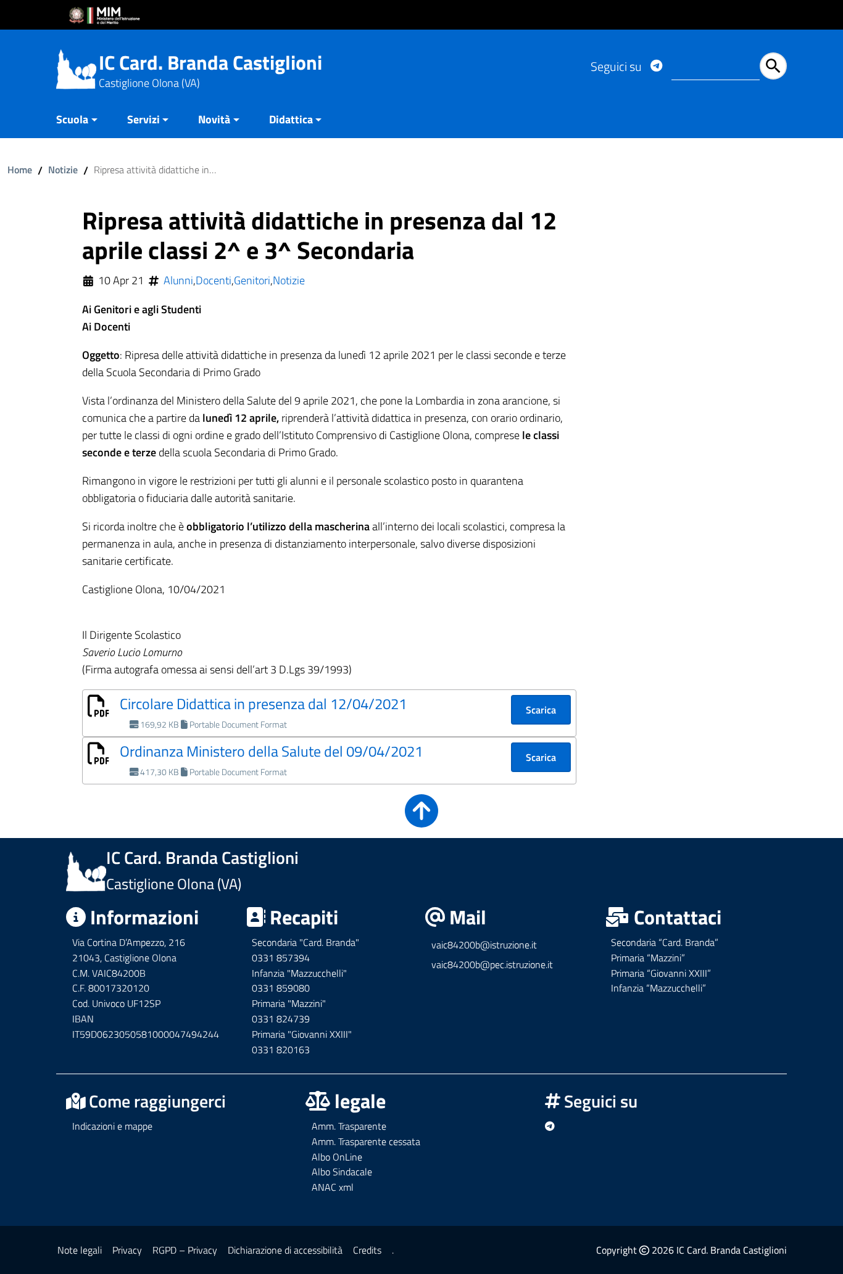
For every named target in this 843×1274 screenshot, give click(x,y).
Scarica (541, 709)
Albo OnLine (337, 1156)
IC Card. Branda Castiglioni (210, 62)
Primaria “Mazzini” (648, 957)
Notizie (63, 169)
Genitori (252, 280)
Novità (214, 119)
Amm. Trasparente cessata (366, 1141)
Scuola (72, 119)
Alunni (178, 280)
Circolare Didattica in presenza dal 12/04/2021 (263, 703)
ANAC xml (333, 1187)
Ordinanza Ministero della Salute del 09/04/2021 (271, 751)
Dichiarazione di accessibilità (285, 1250)
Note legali (79, 1250)
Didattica (291, 119)
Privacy (127, 1250)
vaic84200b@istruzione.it (484, 944)
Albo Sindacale (342, 1171)
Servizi (143, 119)
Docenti (213, 280)
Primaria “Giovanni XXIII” (661, 973)
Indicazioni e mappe (112, 1126)
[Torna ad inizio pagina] (421, 819)
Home (19, 169)
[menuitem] (84, 120)
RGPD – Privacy (184, 1250)
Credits (367, 1250)
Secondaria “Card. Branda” (664, 942)
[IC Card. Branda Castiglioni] (76, 68)
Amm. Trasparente (349, 1126)
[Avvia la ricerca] (773, 66)
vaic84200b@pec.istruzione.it (492, 964)
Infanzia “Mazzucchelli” (658, 987)
